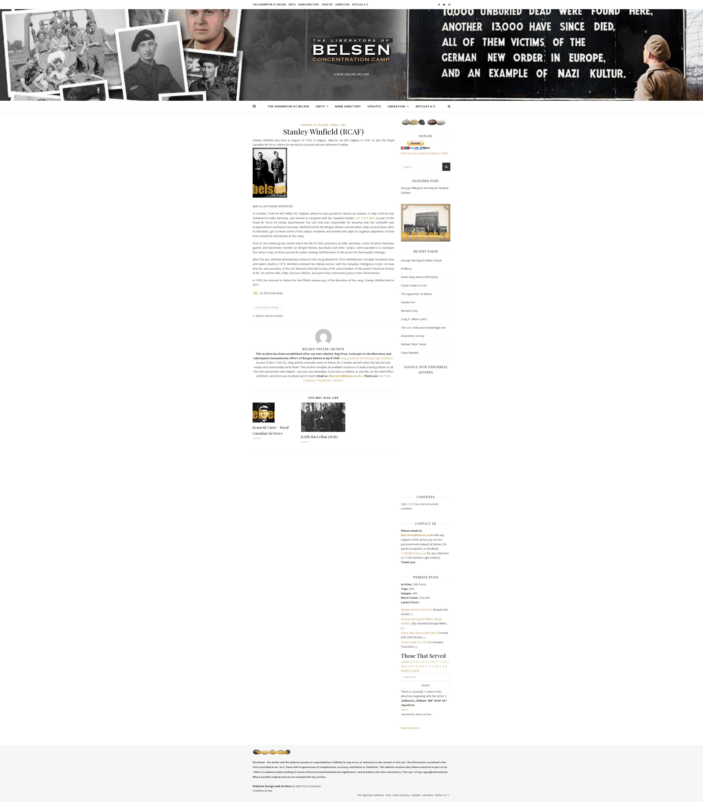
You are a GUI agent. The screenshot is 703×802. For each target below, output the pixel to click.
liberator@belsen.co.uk (345, 376)
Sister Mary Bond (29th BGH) (419, 277)
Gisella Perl (408, 302)
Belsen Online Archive (269, 316)
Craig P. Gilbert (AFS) (414, 319)
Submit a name (410, 670)
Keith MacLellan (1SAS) (319, 437)
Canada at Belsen (314, 125)
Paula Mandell (409, 352)
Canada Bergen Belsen (267, 307)
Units (292, 4)
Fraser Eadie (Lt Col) (414, 285)
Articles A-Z (360, 4)
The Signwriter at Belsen (269, 4)
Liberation (342, 4)
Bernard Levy (409, 310)
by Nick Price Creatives (306, 786)
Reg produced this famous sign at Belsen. (367, 358)
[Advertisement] (425, 432)
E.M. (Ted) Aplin (365, 218)
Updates (327, 4)
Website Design (263, 786)
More (404, 709)
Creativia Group (262, 790)
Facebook (324, 380)
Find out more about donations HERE (424, 153)
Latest (405, 661)
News (335, 125)
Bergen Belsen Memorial (416, 609)
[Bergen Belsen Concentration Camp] (351, 51)
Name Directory (308, 4)
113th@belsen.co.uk (414, 553)
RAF (343, 125)
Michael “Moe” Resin (413, 344)
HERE (410, 504)
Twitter (337, 380)
